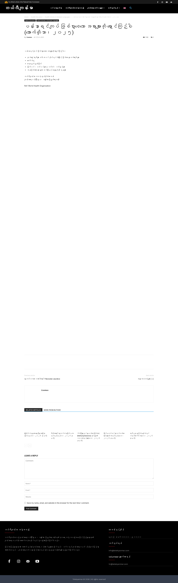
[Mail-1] (171, 2)
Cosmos (29, 37)
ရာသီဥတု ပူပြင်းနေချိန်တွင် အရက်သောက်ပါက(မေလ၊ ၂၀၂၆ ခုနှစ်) (141, 435)
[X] (32, 364)
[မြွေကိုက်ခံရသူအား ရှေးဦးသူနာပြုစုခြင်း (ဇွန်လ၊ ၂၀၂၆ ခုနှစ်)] (36, 423)
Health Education (37, 17)
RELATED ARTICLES (33, 410)
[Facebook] (158, 2)
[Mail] (27, 561)
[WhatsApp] (43, 364)
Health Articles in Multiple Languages (57, 17)
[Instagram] (162, 2)
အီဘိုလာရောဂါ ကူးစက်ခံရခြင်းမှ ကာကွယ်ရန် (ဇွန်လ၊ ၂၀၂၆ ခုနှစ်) (62, 435)
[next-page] (29, 445)
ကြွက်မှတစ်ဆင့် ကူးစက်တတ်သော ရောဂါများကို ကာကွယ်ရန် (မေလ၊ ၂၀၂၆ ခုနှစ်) (114, 435)
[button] (131, 8)
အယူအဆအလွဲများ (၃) (145, 379)
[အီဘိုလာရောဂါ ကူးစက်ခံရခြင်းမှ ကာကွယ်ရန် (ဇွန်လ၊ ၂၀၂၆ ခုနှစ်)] (62, 423)
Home (26, 17)
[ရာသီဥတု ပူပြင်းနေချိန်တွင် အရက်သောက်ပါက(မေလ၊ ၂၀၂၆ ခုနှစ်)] (142, 423)
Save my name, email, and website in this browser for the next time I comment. (58, 503)
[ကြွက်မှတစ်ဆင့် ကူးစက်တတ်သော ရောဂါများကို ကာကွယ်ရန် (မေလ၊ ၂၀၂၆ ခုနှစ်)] (115, 423)
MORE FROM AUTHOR (52, 410)
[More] (82, 42)
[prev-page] (25, 445)
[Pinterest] (37, 364)
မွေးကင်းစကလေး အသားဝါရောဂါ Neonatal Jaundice (42, 379)
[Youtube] (167, 2)
